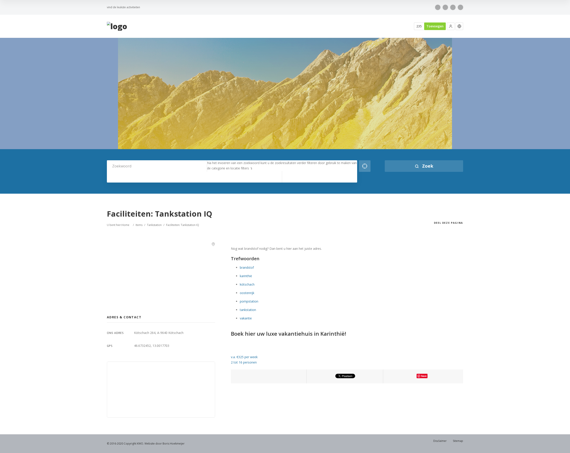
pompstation (249, 301)
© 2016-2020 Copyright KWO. (125, 443)
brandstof (247, 267)
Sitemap (458, 441)
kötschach (247, 284)
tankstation (248, 310)
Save (424, 376)
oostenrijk (247, 293)
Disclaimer (440, 441)
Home (125, 225)
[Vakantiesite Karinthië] (117, 26)
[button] (450, 26)
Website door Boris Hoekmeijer (165, 443)
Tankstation (154, 225)
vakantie (246, 318)
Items (139, 225)
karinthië (246, 276)
